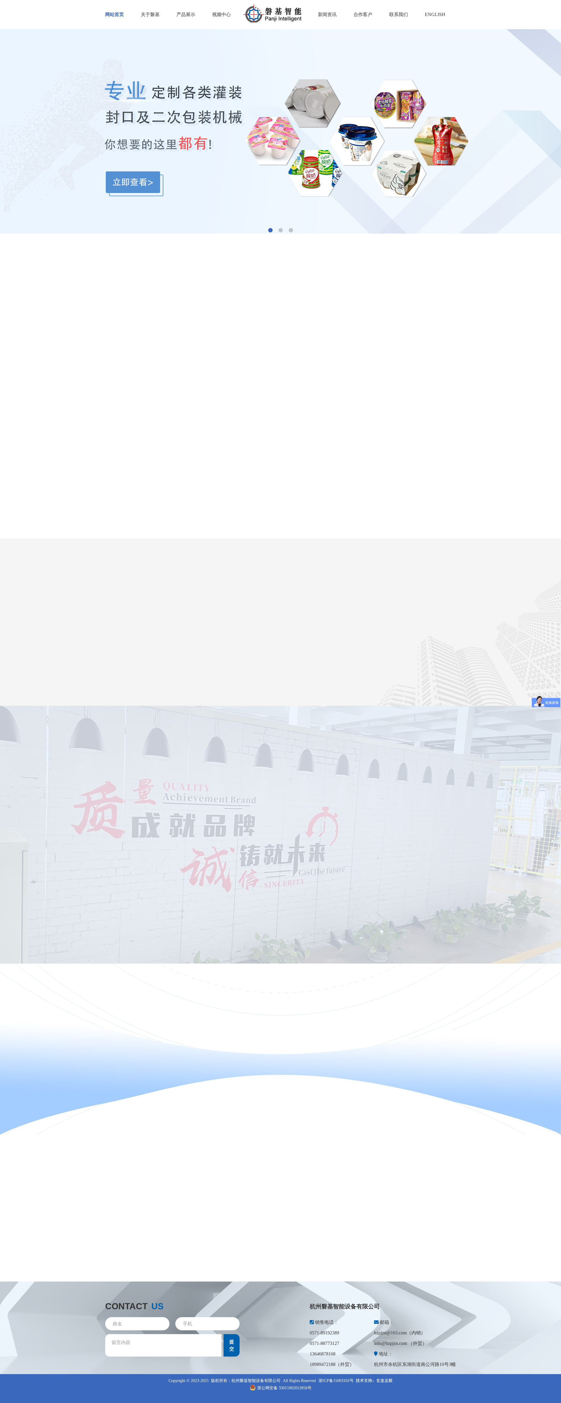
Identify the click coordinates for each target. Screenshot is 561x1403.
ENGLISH (435, 14)
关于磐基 (150, 14)
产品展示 (185, 14)
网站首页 (114, 14)
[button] (270, 230)
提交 (231, 1345)
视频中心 (221, 14)
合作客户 (363, 14)
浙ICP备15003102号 (336, 1380)
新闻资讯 (327, 14)
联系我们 (398, 14)
